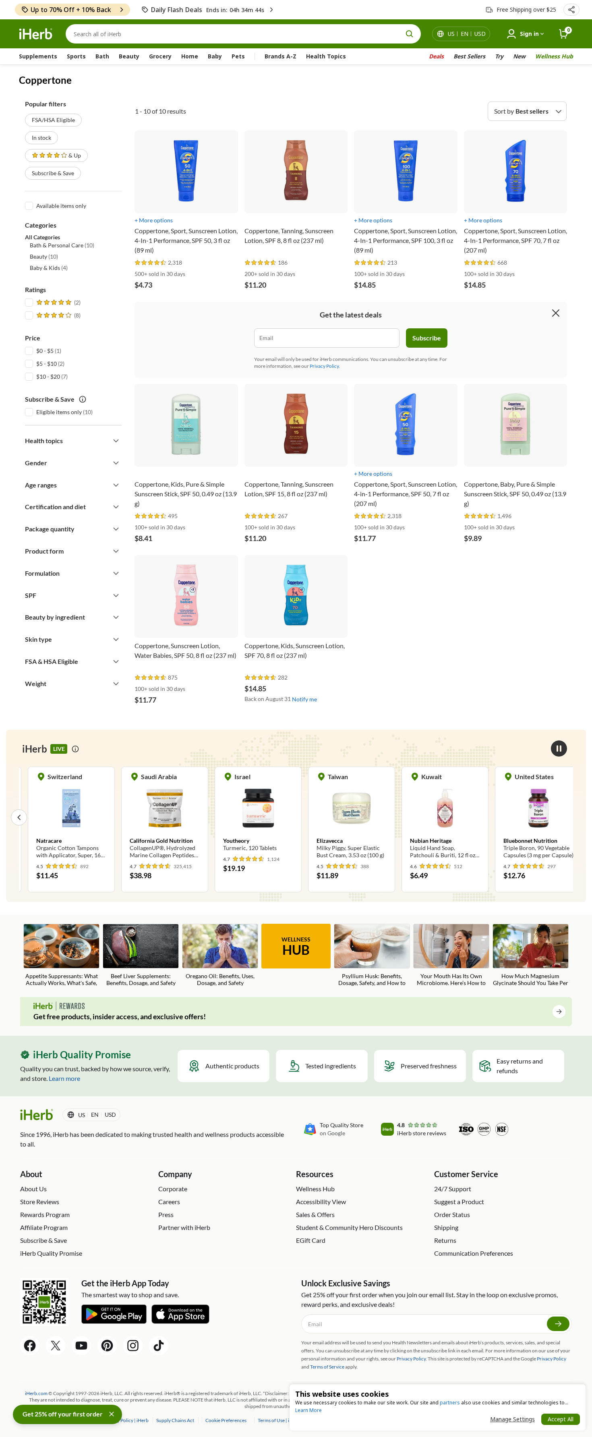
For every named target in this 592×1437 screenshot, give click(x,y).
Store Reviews (39, 1201)
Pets (238, 56)
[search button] (409, 34)
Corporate (172, 1188)
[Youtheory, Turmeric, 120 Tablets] (249, 813)
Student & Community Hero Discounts (349, 1227)
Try (499, 56)
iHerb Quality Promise (51, 1253)
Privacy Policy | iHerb (126, 1420)
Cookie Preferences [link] (225, 1420)
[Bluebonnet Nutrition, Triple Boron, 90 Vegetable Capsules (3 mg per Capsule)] (530, 817)
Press (166, 1214)
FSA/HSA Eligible (53, 119)
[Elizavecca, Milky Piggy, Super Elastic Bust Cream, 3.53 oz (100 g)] (343, 817)
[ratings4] (57, 315)
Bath (102, 56)
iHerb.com (36, 1393)
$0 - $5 (45, 350)
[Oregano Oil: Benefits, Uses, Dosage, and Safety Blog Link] (220, 955)
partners (450, 1402)
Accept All (560, 1419)
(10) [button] (62, 245)
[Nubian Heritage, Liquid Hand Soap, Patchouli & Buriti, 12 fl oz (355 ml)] (436, 817)
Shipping (446, 1227)
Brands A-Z (280, 56)
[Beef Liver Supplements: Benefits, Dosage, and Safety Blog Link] (141, 955)
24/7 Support (452, 1188)
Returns (445, 1240)
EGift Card (310, 1240)
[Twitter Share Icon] (55, 1345)
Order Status (452, 1214)
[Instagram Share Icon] (132, 1345)
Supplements (38, 56)
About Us (33, 1188)
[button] (571, 10)
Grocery (160, 56)
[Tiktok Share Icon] (158, 1345)
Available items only (61, 205)
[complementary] (225, 1420)
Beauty (129, 56)
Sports (76, 56)
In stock (41, 137)
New (519, 56)
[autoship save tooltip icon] (83, 399)
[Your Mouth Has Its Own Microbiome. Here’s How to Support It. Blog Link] (451, 956)
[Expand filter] (116, 441)
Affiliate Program (44, 1227)
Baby (215, 56)
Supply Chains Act (175, 1420)
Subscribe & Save (53, 173)
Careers (169, 1201)
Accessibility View (321, 1201)
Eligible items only (59, 411)
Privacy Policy (551, 1359)
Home (189, 56)
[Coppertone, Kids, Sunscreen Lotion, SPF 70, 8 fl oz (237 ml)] (296, 612)
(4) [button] (49, 267)
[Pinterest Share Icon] (107, 1345)
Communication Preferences (473, 1253)
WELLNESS (296, 947)
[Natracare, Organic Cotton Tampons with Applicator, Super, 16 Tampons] (62, 817)
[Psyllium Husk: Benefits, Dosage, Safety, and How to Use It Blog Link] (372, 956)
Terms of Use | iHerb (279, 1420)
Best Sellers (469, 56)
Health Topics (326, 56)
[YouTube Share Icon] (81, 1345)
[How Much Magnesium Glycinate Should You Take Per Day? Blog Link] (531, 956)
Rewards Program (45, 1214)
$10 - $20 (48, 376)
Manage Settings (512, 1419)
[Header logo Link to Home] (36, 34)
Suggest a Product (459, 1201)
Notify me (304, 699)
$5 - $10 (46, 363)
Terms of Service (327, 1367)
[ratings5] (57, 302)
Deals (436, 56)
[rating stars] (151, 262)
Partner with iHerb (184, 1227)
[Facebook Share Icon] (29, 1345)
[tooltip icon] (75, 749)
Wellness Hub (554, 56)
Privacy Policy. (325, 366)
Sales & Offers (315, 1214)
